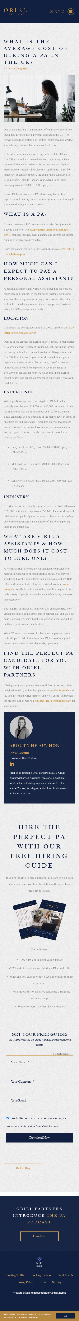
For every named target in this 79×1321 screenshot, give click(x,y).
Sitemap (57, 1282)
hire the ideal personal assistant (53, 701)
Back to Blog (23, 1168)
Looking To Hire (15, 1275)
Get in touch (61, 690)
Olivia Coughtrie (17, 68)
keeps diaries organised (43, 229)
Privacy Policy (25, 1282)
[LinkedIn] (12, 763)
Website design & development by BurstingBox (39, 1292)
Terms (42, 1282)
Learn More (39, 1236)
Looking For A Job (41, 1275)
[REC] (39, 1262)
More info (33, 1317)
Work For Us (65, 1275)
